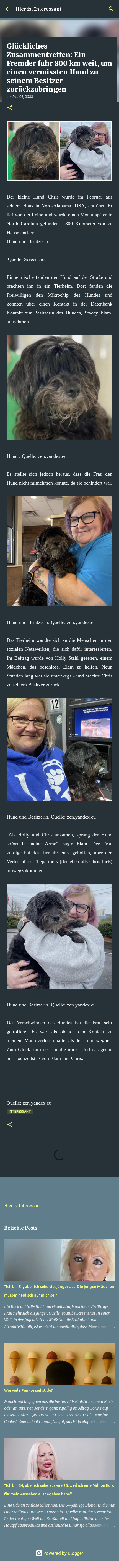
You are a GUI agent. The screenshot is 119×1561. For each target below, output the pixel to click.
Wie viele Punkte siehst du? (28, 1390)
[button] (10, 108)
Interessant (20, 1111)
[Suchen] (111, 9)
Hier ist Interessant (38, 9)
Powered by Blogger (62, 1553)
